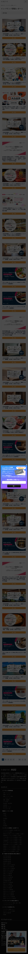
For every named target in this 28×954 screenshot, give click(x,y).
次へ (14, 486)
